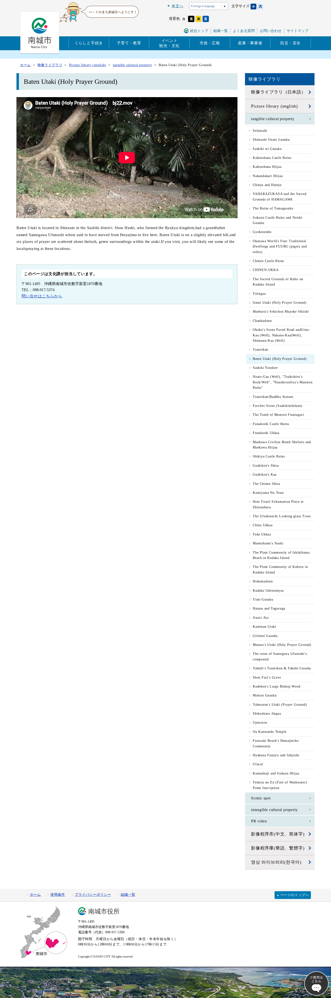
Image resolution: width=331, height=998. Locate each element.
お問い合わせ (271, 31)
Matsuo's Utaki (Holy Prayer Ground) (282, 645)
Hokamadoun (263, 581)
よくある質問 (244, 31)
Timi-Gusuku (263, 599)
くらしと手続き (89, 43)
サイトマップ (297, 31)
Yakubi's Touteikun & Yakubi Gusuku (282, 668)
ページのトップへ (294, 895)
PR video (259, 821)
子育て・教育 (129, 43)
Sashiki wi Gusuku (267, 149)
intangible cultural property (274, 810)
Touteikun (260, 349)
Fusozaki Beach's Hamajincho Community (276, 743)
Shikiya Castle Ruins (269, 456)
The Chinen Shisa (266, 484)
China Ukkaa (263, 525)
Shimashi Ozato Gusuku (271, 139)
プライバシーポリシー (93, 895)
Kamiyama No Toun (268, 493)
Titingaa (259, 293)
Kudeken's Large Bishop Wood (276, 686)
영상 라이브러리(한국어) (276, 862)
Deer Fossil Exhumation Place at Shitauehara (278, 504)
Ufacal (258, 764)
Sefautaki (260, 130)
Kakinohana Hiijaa (267, 167)
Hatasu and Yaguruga (269, 608)
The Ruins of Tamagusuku (273, 208)
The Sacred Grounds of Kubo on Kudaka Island (278, 281)
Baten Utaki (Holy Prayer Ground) (280, 359)
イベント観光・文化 (169, 43)
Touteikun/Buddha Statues (273, 397)
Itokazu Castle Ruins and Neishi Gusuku (277, 220)
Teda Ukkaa (262, 534)
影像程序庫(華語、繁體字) (277, 848)
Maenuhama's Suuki (268, 543)
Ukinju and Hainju (267, 185)
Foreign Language (203, 6)
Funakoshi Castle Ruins (271, 424)
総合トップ (199, 31)
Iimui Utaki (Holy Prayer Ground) (280, 302)
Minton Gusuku (264, 695)
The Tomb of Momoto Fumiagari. (279, 415)
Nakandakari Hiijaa (268, 176)
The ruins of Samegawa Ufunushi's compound (280, 656)
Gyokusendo (262, 232)
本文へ (177, 6)
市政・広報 (210, 43)
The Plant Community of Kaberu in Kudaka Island (280, 569)
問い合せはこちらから (42, 296)
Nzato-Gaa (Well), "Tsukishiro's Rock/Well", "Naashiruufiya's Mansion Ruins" (283, 382)
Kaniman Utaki (264, 626)
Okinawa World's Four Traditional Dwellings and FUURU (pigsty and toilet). (280, 246)
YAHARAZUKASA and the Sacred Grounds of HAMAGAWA (280, 196)
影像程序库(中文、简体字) (277, 834)
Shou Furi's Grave (267, 677)
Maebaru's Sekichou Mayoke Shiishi (281, 311)
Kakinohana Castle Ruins (272, 158)
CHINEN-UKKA (266, 270)
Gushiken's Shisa (266, 465)
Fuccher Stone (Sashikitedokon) (277, 406)
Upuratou (260, 722)
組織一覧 (220, 31)
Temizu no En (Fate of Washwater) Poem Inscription (280, 785)
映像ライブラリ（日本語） (278, 92)
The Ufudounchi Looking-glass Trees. (282, 516)
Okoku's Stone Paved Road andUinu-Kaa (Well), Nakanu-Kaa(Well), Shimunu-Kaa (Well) (281, 335)
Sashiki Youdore (265, 368)
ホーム (35, 895)
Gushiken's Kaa (264, 474)
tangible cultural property (272, 119)
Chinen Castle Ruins (268, 261)
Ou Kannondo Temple (269, 732)
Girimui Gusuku (265, 636)
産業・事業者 (250, 43)
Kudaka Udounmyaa (268, 590)
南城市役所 (104, 911)
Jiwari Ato (261, 617)
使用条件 (57, 895)
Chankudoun (262, 321)
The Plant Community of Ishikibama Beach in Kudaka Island (281, 555)
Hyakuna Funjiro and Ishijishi (276, 755)
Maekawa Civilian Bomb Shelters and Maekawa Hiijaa (282, 444)
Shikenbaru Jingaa (267, 713)
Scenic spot (261, 798)
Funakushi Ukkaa (266, 433)
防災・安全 (290, 43)
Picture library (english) (274, 106)
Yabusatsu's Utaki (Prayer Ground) (280, 704)
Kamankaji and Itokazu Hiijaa (276, 773)
